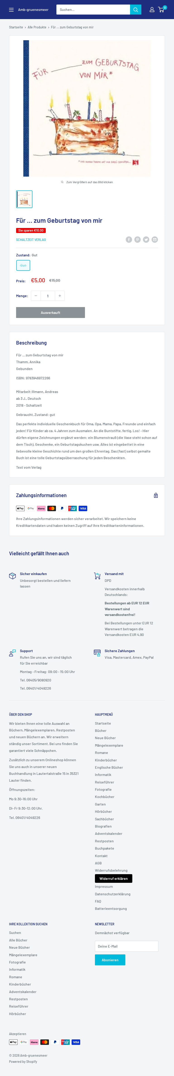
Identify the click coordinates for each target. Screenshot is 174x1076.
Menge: (22, 295)
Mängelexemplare (109, 745)
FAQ (98, 901)
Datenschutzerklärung (112, 894)
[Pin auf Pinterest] (137, 239)
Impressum (104, 886)
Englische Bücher (109, 767)
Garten (100, 804)
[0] (161, 9)
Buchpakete (104, 848)
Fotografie (103, 789)
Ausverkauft (50, 312)
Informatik (103, 774)
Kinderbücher (106, 760)
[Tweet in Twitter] (146, 239)
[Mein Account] (152, 9)
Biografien (103, 826)
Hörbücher (103, 811)
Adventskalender (108, 833)
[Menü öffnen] (11, 10)
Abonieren (110, 960)
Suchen (15, 932)
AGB (98, 863)
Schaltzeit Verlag (31, 240)
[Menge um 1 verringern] (36, 295)
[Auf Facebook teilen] (129, 239)
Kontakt (101, 855)
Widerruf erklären (113, 878)
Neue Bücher (105, 738)
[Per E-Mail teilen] (155, 239)
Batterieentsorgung (111, 908)
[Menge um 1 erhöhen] (60, 295)
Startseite (16, 27)
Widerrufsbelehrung (111, 870)
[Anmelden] (135, 10)
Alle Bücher (18, 940)
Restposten (104, 841)
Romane (101, 752)
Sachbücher (104, 819)
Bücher (100, 730)
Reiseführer (104, 782)
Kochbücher (104, 796)
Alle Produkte (37, 27)
